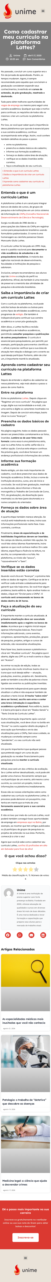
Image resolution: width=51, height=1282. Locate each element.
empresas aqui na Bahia (29, 822)
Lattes (25, 398)
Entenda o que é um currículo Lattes (20, 171)
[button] (43, 11)
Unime (12, 276)
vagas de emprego (10, 105)
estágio (19, 314)
